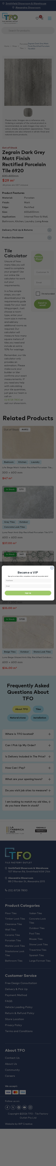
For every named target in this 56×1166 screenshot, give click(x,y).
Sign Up (28, 593)
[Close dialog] (52, 567)
